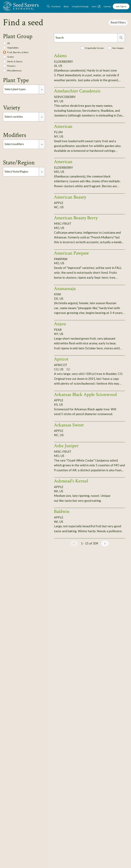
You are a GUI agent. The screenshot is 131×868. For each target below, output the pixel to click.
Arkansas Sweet (69, 425)
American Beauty (70, 197)
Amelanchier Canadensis (77, 91)
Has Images (118, 48)
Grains (10, 56)
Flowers (11, 65)
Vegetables (13, 47)
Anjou (60, 324)
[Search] (121, 37)
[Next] (105, 543)
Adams (60, 56)
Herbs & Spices (15, 61)
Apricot (61, 359)
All (8, 43)
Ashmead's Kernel (71, 481)
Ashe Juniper (66, 446)
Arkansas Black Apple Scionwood (85, 394)
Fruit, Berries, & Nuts (18, 52)
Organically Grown (94, 48)
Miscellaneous (14, 70)
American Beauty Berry (76, 218)
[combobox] (21, 89)
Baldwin (61, 511)
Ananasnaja (65, 288)
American (63, 126)
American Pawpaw (71, 253)
